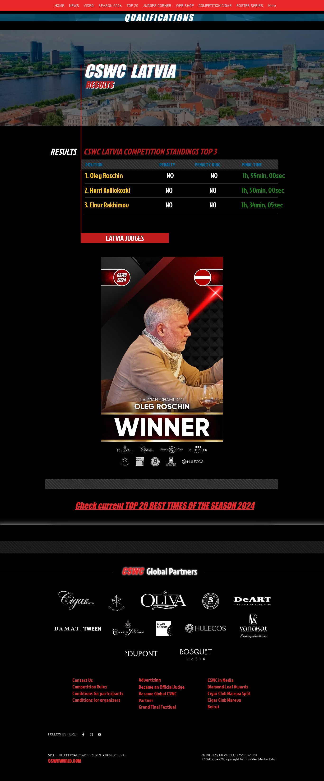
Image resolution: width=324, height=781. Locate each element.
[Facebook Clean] (83, 734)
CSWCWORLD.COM (64, 761)
